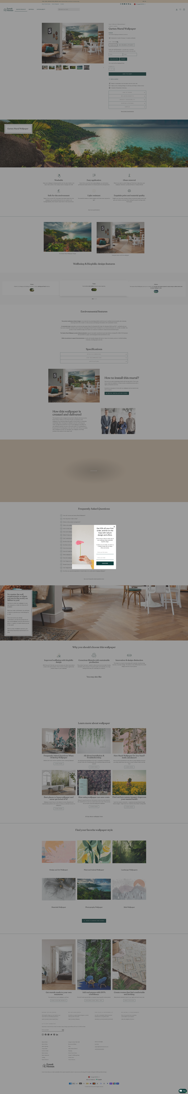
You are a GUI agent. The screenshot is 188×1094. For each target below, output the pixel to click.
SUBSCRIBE (105, 563)
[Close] (114, 526)
